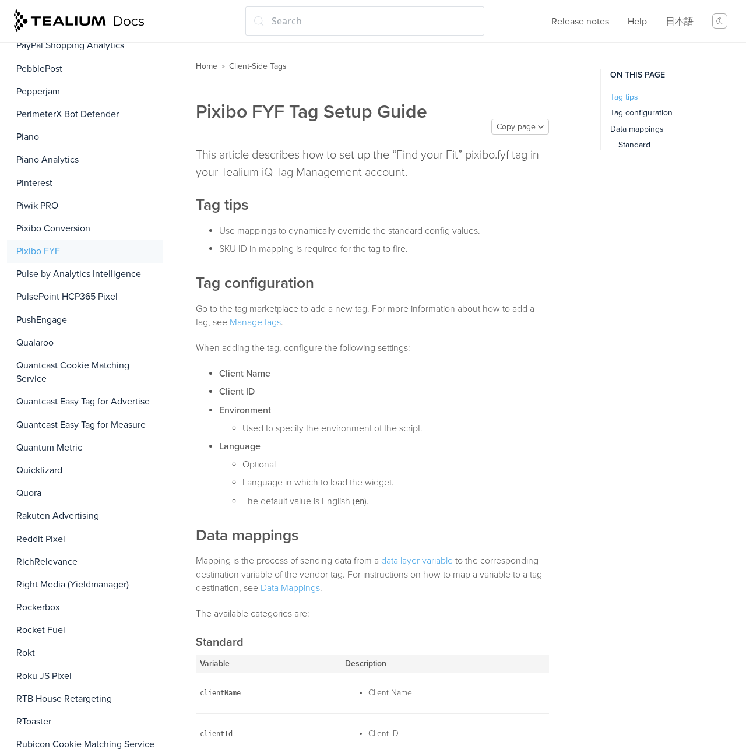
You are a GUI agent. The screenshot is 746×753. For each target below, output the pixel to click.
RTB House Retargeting (64, 699)
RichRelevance (47, 562)
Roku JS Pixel (44, 676)
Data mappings (637, 129)
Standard (634, 145)
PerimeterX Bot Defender (67, 114)
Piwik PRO (37, 206)
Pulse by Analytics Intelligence (78, 274)
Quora (28, 493)
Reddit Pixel (40, 539)
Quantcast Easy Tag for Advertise (83, 401)
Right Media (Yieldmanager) (72, 584)
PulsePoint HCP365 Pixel (67, 296)
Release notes (580, 21)
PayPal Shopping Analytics (70, 45)
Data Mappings (290, 588)
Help (637, 21)
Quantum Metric (49, 447)
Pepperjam (38, 91)
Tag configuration (641, 113)
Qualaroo (35, 343)
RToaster (33, 721)
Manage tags (255, 322)
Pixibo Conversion (53, 228)
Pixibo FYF (38, 251)
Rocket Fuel (40, 630)
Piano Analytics (47, 160)
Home (206, 66)
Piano (27, 137)
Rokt (25, 653)
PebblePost (39, 69)
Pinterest (34, 183)
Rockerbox (38, 607)
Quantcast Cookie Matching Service (72, 372)
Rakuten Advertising (57, 516)
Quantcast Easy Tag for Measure (81, 425)
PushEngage (41, 320)
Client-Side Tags (258, 66)
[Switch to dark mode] (719, 21)
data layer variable (417, 560)
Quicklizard (39, 470)
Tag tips (624, 97)
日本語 (680, 21)
